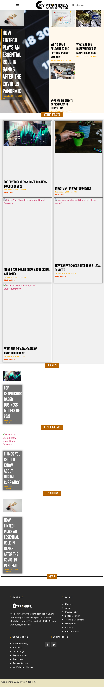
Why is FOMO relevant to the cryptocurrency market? (60, 50)
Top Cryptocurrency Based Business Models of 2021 (25, 184)
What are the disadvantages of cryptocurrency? (86, 48)
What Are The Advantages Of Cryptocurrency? (20, 350)
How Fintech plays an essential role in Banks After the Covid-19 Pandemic (12, 62)
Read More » (9, 193)
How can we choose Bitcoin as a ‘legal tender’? (78, 267)
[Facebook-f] (47, 644)
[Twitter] (54, 644)
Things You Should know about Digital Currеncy (26, 271)
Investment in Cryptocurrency (73, 188)
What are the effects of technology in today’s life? (62, 104)
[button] (17, 5)
